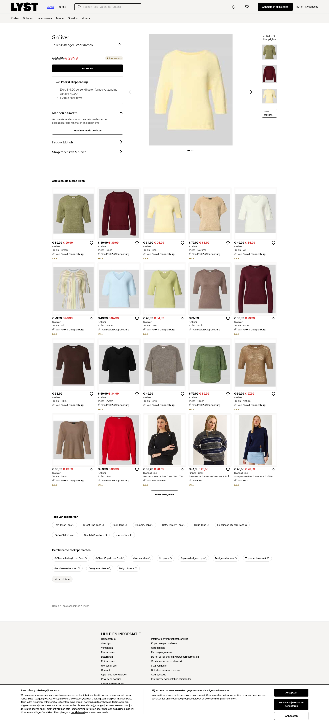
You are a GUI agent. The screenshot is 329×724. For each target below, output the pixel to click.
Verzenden (107, 647)
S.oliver (60, 37)
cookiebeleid (78, 712)
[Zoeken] (79, 7)
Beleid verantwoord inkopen (166, 670)
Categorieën (158, 647)
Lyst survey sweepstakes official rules (171, 679)
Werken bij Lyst (109, 665)
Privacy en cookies (111, 679)
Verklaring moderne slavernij (166, 661)
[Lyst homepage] (24, 6)
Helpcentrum (108, 638)
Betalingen (107, 656)
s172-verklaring (159, 665)
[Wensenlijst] (247, 7)
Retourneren (108, 652)
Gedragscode (158, 674)
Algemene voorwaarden (114, 674)
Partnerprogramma (161, 652)
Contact (105, 670)
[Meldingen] (233, 7)
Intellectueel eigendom (113, 683)
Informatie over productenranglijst (169, 638)
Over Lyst (106, 643)
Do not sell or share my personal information (175, 656)
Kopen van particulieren (164, 643)
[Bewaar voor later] (119, 44)
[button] (191, 89)
